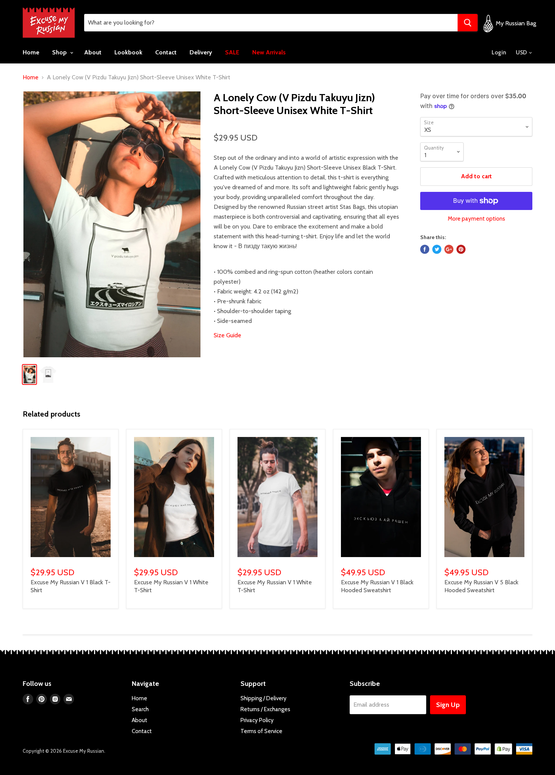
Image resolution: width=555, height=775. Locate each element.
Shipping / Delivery (263, 698)
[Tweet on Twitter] (436, 249)
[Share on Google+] (448, 249)
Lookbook (128, 52)
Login (499, 52)
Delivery (201, 52)
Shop (60, 52)
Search (140, 709)
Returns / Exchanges (265, 709)
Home (31, 52)
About (93, 52)
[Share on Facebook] (424, 249)
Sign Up (448, 705)
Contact (166, 52)
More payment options (476, 219)
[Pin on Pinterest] (461, 249)
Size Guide (227, 335)
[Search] (468, 22)
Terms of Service (261, 731)
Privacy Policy (257, 720)
